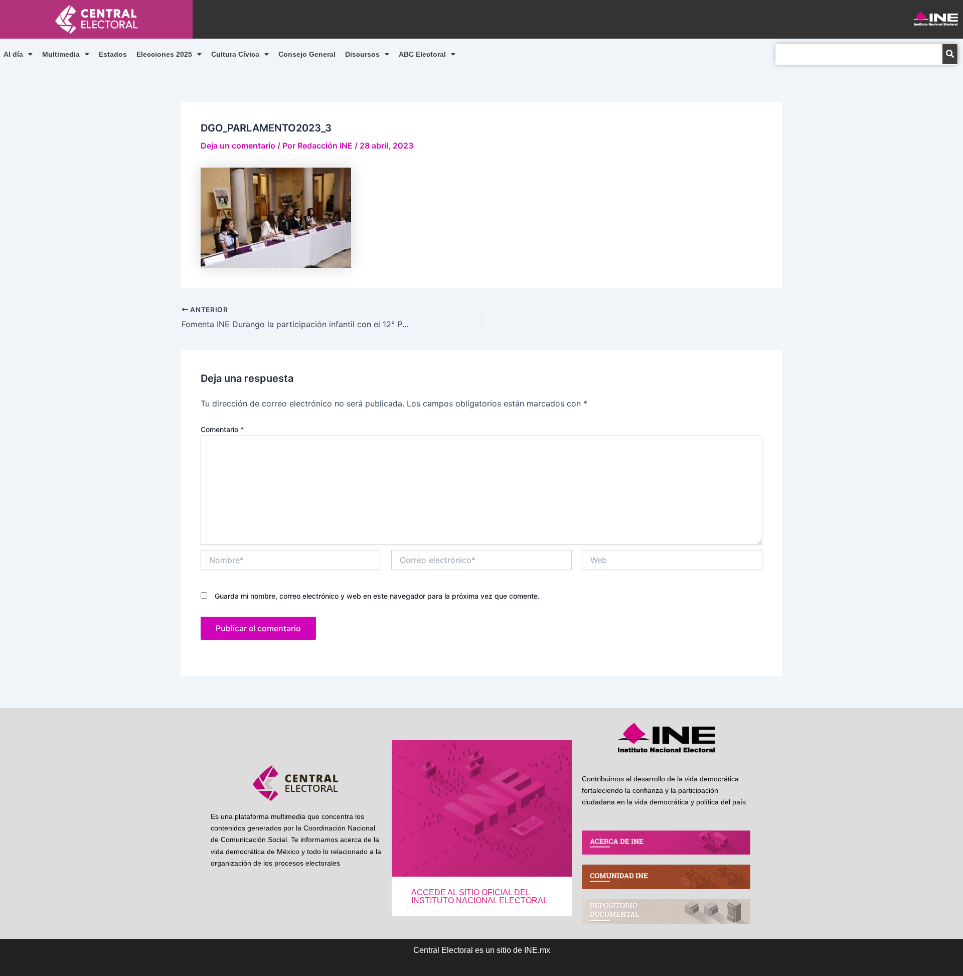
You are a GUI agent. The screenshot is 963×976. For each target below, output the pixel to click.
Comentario (222, 429)
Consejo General (307, 54)
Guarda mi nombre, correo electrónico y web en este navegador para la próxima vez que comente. (377, 596)
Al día (13, 54)
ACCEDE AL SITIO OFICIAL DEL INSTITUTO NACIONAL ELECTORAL (479, 896)
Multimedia (61, 54)
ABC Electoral (422, 54)
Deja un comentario (238, 146)
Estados (113, 54)
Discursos (362, 54)
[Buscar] (949, 54)
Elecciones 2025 (164, 54)
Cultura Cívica (235, 54)
